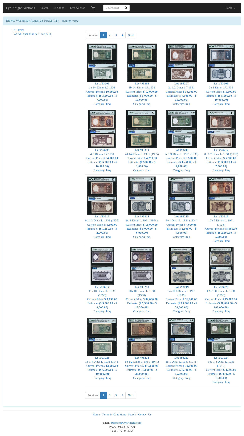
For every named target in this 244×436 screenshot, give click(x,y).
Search (45, 7)
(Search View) (70, 20)
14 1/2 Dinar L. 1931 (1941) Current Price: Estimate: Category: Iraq (142, 368)
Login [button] (229, 7)
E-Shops (59, 7)
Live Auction (77, 7)
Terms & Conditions (114, 414)
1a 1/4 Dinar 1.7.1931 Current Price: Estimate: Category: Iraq (102, 93)
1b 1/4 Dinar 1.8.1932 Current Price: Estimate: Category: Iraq (142, 93)
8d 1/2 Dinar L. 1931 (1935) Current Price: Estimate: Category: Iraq (102, 226)
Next (131, 35)
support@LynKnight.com (126, 422)
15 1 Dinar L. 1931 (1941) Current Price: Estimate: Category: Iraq (181, 368)
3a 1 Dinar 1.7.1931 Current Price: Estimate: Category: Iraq (221, 93)
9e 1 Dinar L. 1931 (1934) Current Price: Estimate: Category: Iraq (181, 226)
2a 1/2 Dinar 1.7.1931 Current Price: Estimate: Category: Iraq (181, 93)
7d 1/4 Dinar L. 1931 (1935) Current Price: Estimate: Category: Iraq (142, 160)
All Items (19, 29)
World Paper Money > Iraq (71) (32, 33)
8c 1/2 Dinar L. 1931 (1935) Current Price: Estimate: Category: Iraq (221, 160)
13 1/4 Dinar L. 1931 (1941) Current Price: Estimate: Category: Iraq (102, 368)
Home (96, 414)
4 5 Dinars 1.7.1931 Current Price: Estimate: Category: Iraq (102, 160)
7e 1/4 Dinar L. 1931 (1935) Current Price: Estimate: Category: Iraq (181, 160)
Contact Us (144, 414)
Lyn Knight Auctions (20, 8)
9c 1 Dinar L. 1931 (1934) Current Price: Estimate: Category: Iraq (142, 226)
